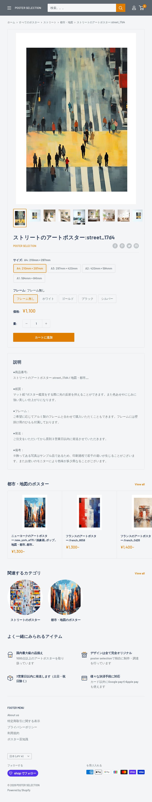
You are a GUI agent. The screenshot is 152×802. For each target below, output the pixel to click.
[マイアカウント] (134, 8)
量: (15, 323)
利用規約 (13, 733)
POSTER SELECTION (24, 245)
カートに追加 (44, 337)
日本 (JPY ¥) (16, 756)
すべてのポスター (29, 22)
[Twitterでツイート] (129, 246)
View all (140, 484)
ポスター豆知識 (17, 739)
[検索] (120, 8)
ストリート (49, 22)
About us (13, 715)
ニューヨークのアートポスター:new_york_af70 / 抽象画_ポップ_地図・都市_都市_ (33, 540)
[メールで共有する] (136, 246)
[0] (141, 8)
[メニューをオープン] (9, 8)
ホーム (11, 22)
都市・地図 (66, 22)
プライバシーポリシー (22, 727)
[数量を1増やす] (46, 323)
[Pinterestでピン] (122, 246)
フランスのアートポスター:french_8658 (81, 538)
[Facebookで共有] (115, 246)
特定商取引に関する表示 (23, 721)
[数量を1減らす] (26, 323)
